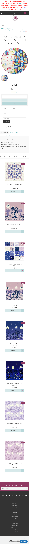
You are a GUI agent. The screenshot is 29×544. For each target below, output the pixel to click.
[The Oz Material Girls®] (14, 18)
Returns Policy (14, 523)
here (20, 3)
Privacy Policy (14, 521)
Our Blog (14, 512)
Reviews (3, 135)
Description (4, 132)
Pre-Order (13, 191)
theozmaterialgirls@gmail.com (15, 531)
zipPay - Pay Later (14, 527)
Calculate (7, 121)
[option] (14, 60)
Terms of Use (14, 518)
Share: (21, 31)
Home (2, 28)
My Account (18, 13)
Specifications (14, 132)
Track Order (14, 505)
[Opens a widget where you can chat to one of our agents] (24, 541)
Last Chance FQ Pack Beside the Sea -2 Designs (13, 30)
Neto (19, 541)
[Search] (26, 25)
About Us (14, 510)
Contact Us (14, 514)
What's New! (8, 28)
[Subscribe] (26, 488)
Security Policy (14, 525)
